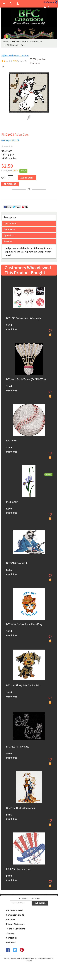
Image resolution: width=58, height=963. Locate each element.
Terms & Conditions (15, 928)
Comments (9, 229)
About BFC (11, 919)
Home (5, 41)
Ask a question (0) (10, 140)
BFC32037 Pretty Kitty (17, 747)
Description (10, 217)
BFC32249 (11, 440)
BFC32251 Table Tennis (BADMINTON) (26, 379)
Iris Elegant (12, 502)
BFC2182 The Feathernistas (20, 808)
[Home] (29, 17)
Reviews (8, 241)
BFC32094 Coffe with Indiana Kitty (24, 624)
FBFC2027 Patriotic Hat (18, 869)
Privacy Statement (15, 924)
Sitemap (10, 933)
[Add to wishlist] (50, 330)
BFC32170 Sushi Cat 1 (17, 563)
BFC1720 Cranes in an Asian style (23, 318)
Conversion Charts (15, 915)
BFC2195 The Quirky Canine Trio (23, 685)
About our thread (14, 910)
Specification (10, 223)
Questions (9, 235)
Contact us (11, 937)
